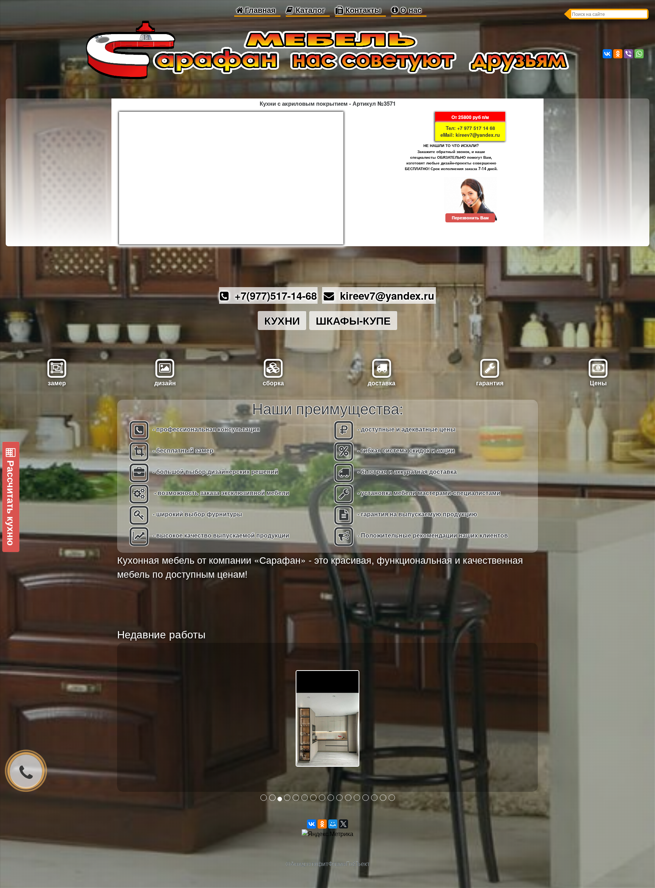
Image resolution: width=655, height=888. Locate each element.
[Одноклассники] (617, 53)
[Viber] (628, 53)
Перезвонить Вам (470, 217)
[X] (343, 824)
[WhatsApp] (639, 53)
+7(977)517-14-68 (273, 295)
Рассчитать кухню (11, 502)
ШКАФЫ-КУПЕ (353, 320)
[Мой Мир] (332, 824)
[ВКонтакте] (607, 53)
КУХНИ (282, 320)
